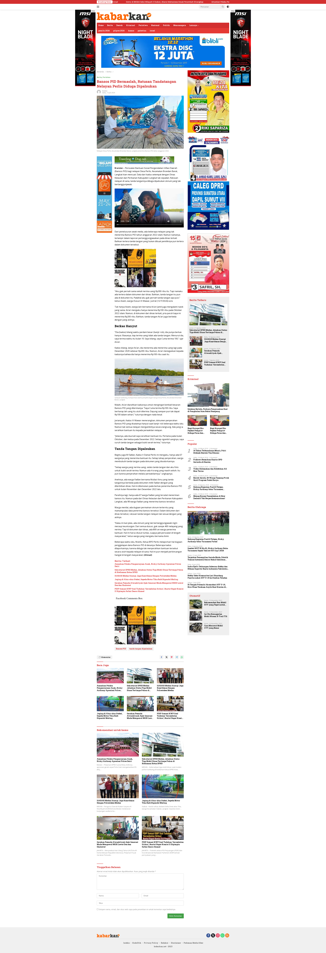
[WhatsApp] (222, 935)
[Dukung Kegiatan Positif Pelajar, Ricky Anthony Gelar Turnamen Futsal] (208, 522)
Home (101, 25)
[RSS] (227, 935)
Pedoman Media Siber (193, 943)
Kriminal (130, 25)
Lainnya (193, 25)
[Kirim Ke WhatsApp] (182, 657)
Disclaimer (176, 943)
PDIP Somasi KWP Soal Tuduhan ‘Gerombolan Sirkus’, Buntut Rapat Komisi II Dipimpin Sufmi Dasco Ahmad (149, 590)
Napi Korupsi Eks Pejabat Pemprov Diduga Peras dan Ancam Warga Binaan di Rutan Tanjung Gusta (195, 430)
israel (152, 30)
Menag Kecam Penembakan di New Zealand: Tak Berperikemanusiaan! (209, 497)
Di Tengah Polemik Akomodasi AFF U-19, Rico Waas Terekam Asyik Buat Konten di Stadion (207, 586)
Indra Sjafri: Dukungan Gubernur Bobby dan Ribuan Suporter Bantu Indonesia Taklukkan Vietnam (208, 567)
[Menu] (98, 7)
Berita (110, 25)
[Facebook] (208, 935)
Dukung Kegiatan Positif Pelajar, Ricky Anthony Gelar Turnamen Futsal (208, 488)
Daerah (119, 25)
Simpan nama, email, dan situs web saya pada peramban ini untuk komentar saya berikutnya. (137, 909)
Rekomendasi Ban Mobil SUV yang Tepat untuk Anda (215, 603)
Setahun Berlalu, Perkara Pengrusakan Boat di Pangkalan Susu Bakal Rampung (208, 410)
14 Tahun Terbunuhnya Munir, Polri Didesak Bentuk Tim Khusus (209, 451)
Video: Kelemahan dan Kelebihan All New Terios (210, 470)
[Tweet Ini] (166, 657)
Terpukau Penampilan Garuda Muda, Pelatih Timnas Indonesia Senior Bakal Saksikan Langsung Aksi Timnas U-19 (208, 558)
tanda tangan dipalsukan (140, 648)
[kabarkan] (124, 16)
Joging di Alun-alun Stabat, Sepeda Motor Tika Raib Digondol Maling (146, 579)
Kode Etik (136, 943)
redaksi (104, 91)
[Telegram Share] (177, 657)
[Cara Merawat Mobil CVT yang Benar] (195, 627)
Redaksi (164, 943)
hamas (131, 30)
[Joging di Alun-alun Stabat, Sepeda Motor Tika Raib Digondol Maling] (110, 703)
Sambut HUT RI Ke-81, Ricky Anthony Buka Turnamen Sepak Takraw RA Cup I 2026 (208, 549)
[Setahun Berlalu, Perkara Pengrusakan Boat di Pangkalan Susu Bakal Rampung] (208, 395)
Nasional (155, 25)
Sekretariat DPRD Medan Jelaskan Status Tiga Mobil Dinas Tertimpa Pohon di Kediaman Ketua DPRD (149, 571)
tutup (93, 11)
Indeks (126, 943)
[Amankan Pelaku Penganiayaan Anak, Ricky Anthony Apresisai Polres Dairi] (110, 675)
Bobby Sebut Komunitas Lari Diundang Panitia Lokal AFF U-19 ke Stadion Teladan (207, 576)
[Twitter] (213, 935)
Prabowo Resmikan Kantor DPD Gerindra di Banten (207, 461)
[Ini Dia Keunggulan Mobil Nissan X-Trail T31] (195, 616)
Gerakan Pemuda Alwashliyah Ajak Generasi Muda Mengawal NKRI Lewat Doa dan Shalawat (149, 584)
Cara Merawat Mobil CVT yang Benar (213, 627)
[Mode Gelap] (228, 7)
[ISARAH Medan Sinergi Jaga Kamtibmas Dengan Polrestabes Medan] (170, 675)
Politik (166, 25)
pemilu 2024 (104, 30)
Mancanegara (179, 25)
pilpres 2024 (119, 30)
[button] (222, 7)
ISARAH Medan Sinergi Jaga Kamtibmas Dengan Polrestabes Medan (146, 576)
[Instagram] (218, 935)
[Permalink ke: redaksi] (99, 91)
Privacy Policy (151, 943)
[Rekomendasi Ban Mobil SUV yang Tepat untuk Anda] (195, 604)
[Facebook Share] (161, 657)
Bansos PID (121, 648)
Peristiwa (143, 25)
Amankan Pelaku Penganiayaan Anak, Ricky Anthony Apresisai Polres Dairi (171, 2)
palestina (142, 30)
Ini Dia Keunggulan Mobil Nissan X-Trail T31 (215, 615)
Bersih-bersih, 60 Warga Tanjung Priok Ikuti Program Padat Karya (211, 479)
